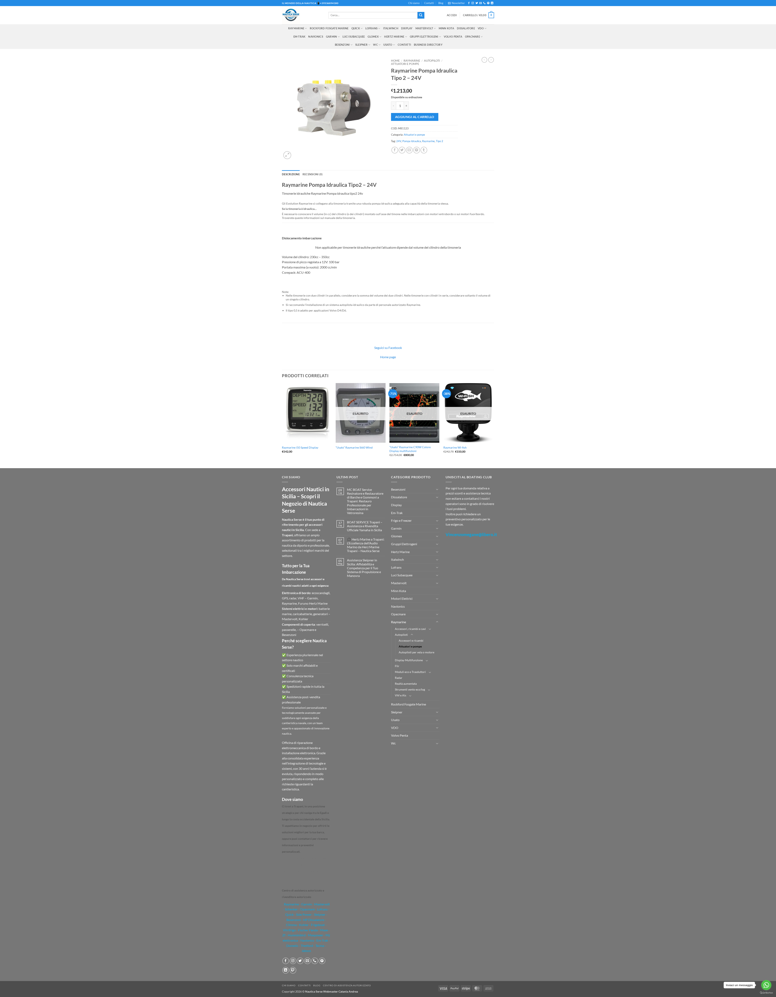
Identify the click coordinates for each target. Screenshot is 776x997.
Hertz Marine (394, 36)
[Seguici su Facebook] (469, 3)
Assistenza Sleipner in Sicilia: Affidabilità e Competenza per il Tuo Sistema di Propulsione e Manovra (364, 568)
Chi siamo (414, 3)
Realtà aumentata (406, 683)
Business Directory (428, 44)
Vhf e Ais (400, 695)
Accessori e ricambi (411, 640)
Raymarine (296, 28)
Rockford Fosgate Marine (329, 28)
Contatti (429, 3)
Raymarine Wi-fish (455, 447)
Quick (355, 28)
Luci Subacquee (354, 36)
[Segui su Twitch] (293, 970)
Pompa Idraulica (411, 141)
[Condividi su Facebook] (394, 150)
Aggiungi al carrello (414, 117)
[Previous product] (491, 60)
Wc (375, 44)
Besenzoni (342, 44)
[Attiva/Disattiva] (437, 489)
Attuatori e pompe (405, 63)
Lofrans (371, 28)
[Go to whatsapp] (766, 985)
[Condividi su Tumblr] (424, 150)
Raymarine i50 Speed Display (300, 447)
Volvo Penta (453, 36)
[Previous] (282, 425)
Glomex (373, 36)
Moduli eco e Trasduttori (410, 672)
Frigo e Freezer (401, 520)
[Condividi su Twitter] (402, 150)
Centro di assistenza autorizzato (347, 985)
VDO (481, 28)
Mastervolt (424, 28)
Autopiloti (432, 60)
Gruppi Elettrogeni (424, 36)
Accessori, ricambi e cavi (410, 629)
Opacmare (472, 36)
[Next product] (484, 60)
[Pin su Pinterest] (416, 150)
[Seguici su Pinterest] (488, 3)
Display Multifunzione (409, 660)
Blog (440, 3)
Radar (398, 677)
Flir (397, 666)
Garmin (331, 36)
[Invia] (421, 15)
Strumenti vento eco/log (410, 689)
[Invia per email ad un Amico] (409, 150)
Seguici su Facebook (388, 348)
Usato (387, 44)
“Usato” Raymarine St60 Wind (354, 447)
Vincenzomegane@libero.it (471, 534)
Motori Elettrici (401, 598)
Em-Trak (299, 36)
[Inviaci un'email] (480, 3)
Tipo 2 (439, 141)
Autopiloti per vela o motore (416, 652)
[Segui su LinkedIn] (492, 3)
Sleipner (361, 44)
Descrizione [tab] (291, 174)
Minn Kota (446, 28)
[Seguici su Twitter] (477, 3)
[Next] (493, 425)
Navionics (315, 36)
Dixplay (407, 28)
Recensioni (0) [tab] (313, 174)
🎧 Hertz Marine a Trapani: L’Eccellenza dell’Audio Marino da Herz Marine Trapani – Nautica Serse (365, 545)
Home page (388, 357)
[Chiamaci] (484, 3)
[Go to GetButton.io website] (766, 993)
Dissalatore (466, 28)
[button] (456, 3)
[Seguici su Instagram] (472, 3)
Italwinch (390, 28)
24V (398, 141)
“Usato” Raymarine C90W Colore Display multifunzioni (410, 449)
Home (395, 60)
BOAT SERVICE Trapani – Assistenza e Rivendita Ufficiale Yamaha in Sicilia (364, 526)
